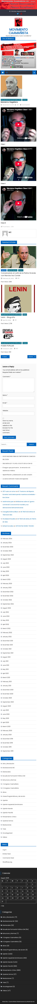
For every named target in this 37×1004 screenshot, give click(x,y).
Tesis (4, 829)
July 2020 (6, 710)
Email (5, 403)
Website (5, 411)
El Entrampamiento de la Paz (32, 357)
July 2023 (6, 563)
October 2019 (7, 747)
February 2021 (7, 682)
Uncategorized (7, 833)
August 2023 (7, 559)
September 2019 (8, 751)
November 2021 (8, 645)
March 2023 (6, 579)
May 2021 (6, 669)
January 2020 (7, 735)
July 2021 (5, 661)
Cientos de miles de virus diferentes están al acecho (6, 357)
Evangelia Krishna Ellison (10, 512)
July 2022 (6, 612)
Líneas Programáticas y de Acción (14, 796)
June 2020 (6, 714)
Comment (7, 377)
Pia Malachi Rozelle (9, 519)
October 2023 (7, 551)
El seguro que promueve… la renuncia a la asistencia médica (16, 469)
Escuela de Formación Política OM (11, 100)
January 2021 (7, 686)
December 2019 (8, 739)
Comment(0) (26, 105)
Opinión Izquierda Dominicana (13, 804)
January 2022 (7, 637)
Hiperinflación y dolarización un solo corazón (17, 475)
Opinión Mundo (12, 270)
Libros (24, 314)
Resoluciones (7, 825)
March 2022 (6, 628)
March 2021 (6, 677)
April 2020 (6, 722)
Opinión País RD (8, 813)
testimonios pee (8, 502)
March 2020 (6, 726)
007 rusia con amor (9, 491)
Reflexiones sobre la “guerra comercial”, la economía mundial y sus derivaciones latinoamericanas (18, 505)
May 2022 (6, 620)
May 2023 (6, 571)
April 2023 (6, 575)
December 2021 (8, 641)
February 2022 (7, 632)
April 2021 (6, 673)
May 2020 (6, 718)
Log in (4, 850)
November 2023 (8, 547)
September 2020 (8, 702)
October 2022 (7, 600)
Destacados (7, 772)
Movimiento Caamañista (18, 31)
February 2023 (7, 583)
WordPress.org (7, 862)
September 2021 (8, 653)
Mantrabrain (31, 1001)
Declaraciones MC (9, 768)
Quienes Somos (8, 821)
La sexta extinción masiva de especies (15, 479)
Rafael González (8, 526)
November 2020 (8, 694)
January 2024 (7, 543)
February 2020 (7, 731)
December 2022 (8, 592)
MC (18, 105)
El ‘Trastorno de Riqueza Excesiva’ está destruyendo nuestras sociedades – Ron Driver (19, 494)
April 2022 (6, 624)
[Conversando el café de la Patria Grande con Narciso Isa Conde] (18, 257)
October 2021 (7, 649)
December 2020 (8, 690)
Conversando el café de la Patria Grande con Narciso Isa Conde (18, 274)
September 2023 (8, 555)
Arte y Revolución (8, 764)
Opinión (4, 270)
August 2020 (7, 706)
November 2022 (8, 596)
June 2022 (6, 616)
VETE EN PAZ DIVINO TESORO (25, 526)
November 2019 (8, 743)
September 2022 (8, 604)
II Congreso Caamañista (11, 788)
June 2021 (6, 665)
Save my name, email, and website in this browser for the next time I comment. (8, 427)
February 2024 (7, 539)
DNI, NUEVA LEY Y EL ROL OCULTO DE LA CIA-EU (17, 463)
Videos (25, 100)
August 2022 (7, 608)
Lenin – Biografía (8, 317)
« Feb (2, 906)
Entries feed (7, 854)
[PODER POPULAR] (18, 334)
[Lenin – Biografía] (18, 298)
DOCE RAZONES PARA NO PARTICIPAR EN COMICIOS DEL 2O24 (19, 457)
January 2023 (7, 588)
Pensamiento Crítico (9, 817)
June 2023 (6, 567)
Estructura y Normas (9, 780)
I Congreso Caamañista (10, 784)
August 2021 (6, 657)
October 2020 (7, 698)
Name (5, 395)
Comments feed (8, 858)
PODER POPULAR (7, 346)
